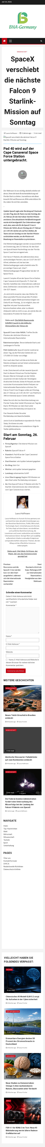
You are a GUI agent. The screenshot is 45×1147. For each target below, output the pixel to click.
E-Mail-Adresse (13, 644)
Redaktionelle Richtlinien (13, 866)
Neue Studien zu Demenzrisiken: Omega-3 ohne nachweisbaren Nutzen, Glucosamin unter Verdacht (21, 1086)
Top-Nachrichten (10, 828)
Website (9, 652)
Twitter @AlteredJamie (11, 429)
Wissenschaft (22, 52)
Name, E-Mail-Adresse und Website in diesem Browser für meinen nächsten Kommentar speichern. (22, 662)
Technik (6, 840)
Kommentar (11, 605)
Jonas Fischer (22, 722)
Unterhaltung (8, 845)
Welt (5, 831)
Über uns (7, 858)
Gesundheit (10, 1056)
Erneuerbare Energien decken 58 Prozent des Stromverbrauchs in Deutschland (20, 1041)
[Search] (41, 41)
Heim (5, 826)
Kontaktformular (10, 861)
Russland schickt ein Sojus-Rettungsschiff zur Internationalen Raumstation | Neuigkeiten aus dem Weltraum (33, 572)
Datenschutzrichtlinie (11, 869)
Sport (5, 843)
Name (9, 636)
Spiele (8, 1101)
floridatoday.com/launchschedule (16, 416)
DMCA (6, 863)
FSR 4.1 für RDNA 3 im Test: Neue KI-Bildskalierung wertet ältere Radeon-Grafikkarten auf (22, 1130)
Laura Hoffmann (12, 133)
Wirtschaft (7, 834)
